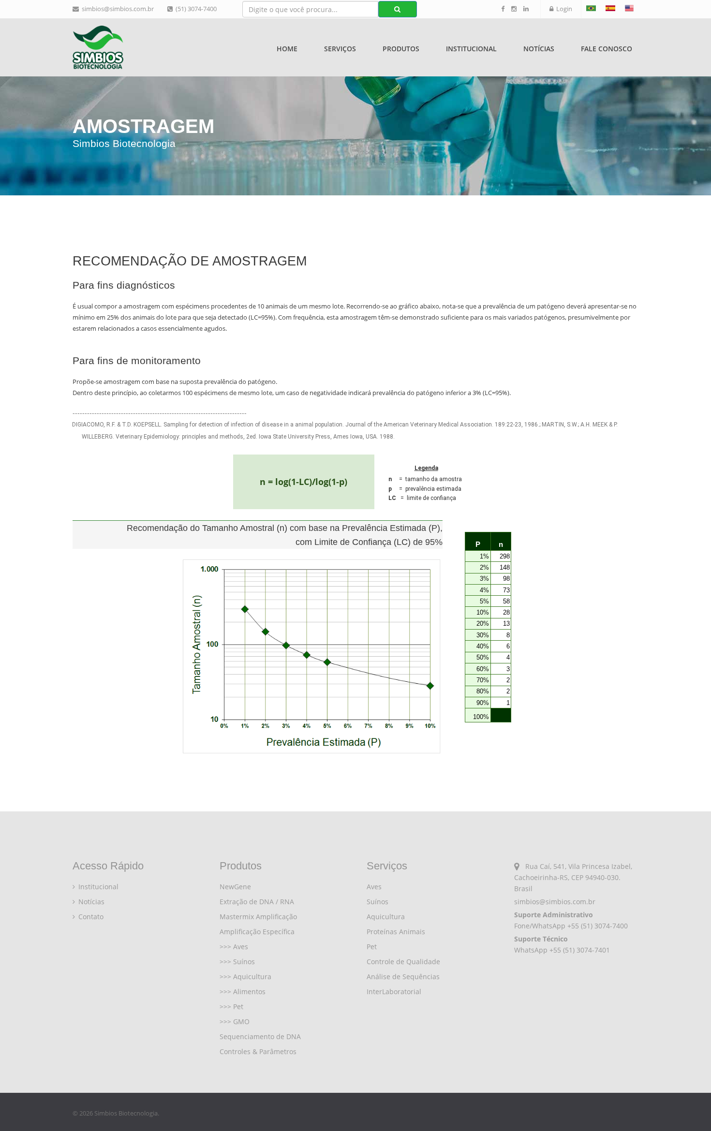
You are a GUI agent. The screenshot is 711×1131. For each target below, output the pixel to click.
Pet (372, 946)
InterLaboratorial (394, 991)
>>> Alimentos (243, 991)
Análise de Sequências (403, 976)
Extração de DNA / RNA (257, 901)
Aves (374, 886)
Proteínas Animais (396, 931)
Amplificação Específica (257, 931)
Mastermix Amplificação (258, 916)
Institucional (97, 886)
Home (287, 48)
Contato (90, 916)
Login (562, 8)
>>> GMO (235, 1021)
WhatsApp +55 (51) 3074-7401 (562, 950)
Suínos (377, 901)
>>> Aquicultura (245, 976)
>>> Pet (231, 1006)
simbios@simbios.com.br (116, 8)
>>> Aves (234, 946)
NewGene (235, 886)
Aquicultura (386, 916)
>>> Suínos (237, 961)
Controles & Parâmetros (258, 1051)
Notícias (538, 48)
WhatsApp (548, 925)
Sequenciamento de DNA (260, 1036)
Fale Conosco (606, 48)
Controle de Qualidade (403, 961)
